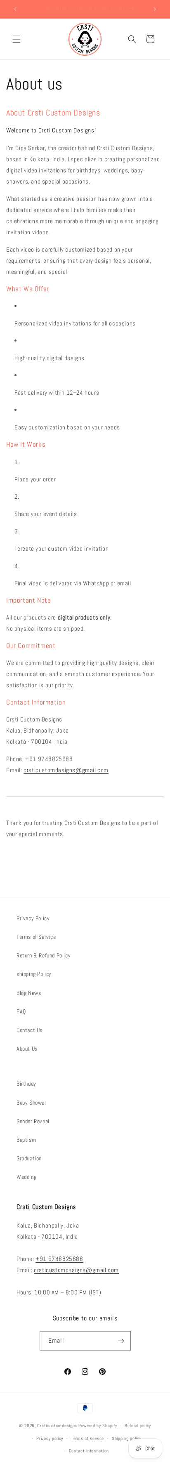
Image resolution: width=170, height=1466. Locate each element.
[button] (16, 39)
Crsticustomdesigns (57, 1425)
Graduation (29, 1158)
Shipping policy (127, 1438)
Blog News (29, 993)
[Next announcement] (155, 9)
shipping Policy (34, 974)
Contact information (89, 1451)
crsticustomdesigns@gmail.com (66, 770)
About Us (27, 1048)
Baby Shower (32, 1102)
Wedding (26, 1177)
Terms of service (87, 1438)
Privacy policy (49, 1438)
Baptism (26, 1139)
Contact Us (29, 1030)
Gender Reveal (33, 1121)
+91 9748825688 (59, 1259)
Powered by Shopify (97, 1425)
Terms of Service (36, 936)
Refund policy (138, 1425)
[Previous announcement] (15, 9)
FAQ (21, 1011)
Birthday (26, 1083)
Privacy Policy (33, 918)
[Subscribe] (121, 1341)
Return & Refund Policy (44, 955)
